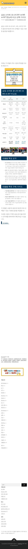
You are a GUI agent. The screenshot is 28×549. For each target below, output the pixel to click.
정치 (2, 445)
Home (2, 7)
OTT (2, 390)
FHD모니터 (10, 358)
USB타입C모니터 (17, 358)
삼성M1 (10, 360)
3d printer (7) (4, 511)
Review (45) (4, 491)
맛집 (2, 432)
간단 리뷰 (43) (4, 494)
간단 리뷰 (3, 405)
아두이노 (3, 422)
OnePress (20, 543)
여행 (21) (3, 496)
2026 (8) (3, 519)
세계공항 (3, 434)
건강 (2, 412)
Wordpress (3, 410)
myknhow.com (21, 19)
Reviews (5, 7)
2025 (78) (3, 521)
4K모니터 (5, 358)
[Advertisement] (14, 47)
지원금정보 (3, 447)
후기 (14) (3, 504)
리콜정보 (3, 442)
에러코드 (3, 407)
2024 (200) (3, 523)
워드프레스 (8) (4, 506)
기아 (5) (3, 513)
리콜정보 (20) (4, 498)
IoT (2, 388)
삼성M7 (18, 360)
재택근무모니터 (15, 361)
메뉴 (25, 2)
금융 (2, 415)
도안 (2, 417)
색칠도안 (3, 420)
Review (9, 7)
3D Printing (3, 383)
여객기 (2, 437)
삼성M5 (14, 360)
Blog (2, 385)
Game (2, 398)
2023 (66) (3, 526)
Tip (1, 402)
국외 (2, 430)
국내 (2, 427)
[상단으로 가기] (14, 540)
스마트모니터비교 (7, 361)
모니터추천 (5, 360)
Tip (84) (3, 489)
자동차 (2, 440)
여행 (2, 425)
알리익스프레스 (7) (5, 508)
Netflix (2, 392)
